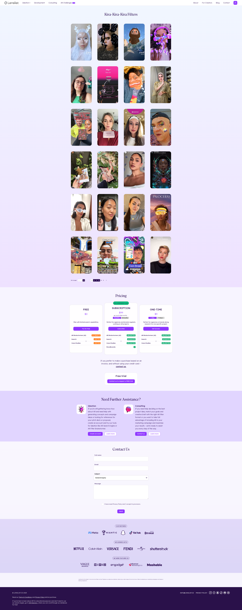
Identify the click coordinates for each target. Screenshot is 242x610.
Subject (97, 474)
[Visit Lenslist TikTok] (221, 592)
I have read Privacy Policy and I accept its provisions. (122, 504)
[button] (146, 477)
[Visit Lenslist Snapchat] (217, 592)
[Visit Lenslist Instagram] (210, 592)
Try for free (86, 329)
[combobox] (121, 477)
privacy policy (201, 593)
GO (84, 280)
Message (98, 484)
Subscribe (121, 329)
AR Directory (33, 603)
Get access (156, 329)
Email (96, 464)
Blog (218, 3)
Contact (226, 3)
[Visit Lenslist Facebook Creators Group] (228, 592)
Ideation (25, 3)
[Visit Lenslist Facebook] (214, 592)
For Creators (207, 3)
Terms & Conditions (25, 597)
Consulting (53, 3)
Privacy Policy (40, 597)
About (195, 3)
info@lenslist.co (187, 593)
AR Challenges (66, 3)
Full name (98, 455)
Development (39, 3)
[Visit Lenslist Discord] (224, 592)
